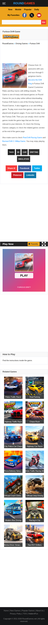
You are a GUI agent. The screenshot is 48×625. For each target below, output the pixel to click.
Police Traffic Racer (13, 397)
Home (6, 611)
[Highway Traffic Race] (13, 409)
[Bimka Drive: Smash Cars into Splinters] (13, 532)
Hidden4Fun (33, 614)
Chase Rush (35, 422)
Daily (36, 9)
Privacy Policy (16, 614)
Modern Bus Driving (13, 520)
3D (18, 152)
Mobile (18, 9)
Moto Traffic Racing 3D (34, 471)
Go (43, 22)
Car (24, 152)
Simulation (23, 159)
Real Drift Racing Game (32, 137)
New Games (15, 611)
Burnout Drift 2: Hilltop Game (13, 141)
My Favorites (13, 15)
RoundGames (8, 43)
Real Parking (35, 397)
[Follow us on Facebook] (24, 15)
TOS (25, 614)
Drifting (34, 152)
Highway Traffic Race (13, 422)
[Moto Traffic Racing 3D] (34, 458)
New (10, 9)
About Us (39, 611)
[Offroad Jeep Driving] (34, 483)
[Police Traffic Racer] (13, 384)
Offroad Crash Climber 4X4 (13, 496)
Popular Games (28, 611)
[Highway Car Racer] (34, 434)
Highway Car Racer (35, 446)
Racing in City (34, 520)
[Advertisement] (24, 53)
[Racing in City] (34, 508)
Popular (28, 9)
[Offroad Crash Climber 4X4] (13, 483)
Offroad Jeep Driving (34, 496)
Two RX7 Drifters (35, 545)
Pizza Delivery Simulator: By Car (13, 471)
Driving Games (22, 43)
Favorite (34, 244)
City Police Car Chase (13, 446)
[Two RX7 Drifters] (34, 532)
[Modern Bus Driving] (13, 508)
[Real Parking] (34, 384)
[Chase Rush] (34, 409)
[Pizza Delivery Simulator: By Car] (13, 458)
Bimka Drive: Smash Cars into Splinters (13, 545)
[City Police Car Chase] (13, 434)
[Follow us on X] (31, 15)
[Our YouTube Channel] (38, 15)
